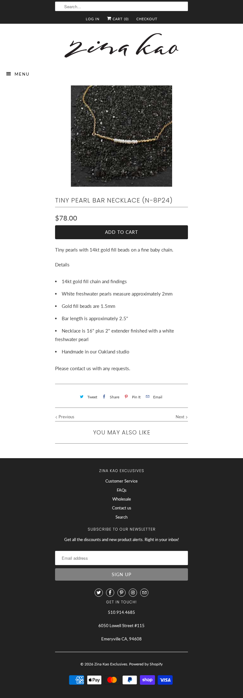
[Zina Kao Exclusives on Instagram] (133, 593)
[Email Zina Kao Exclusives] (144, 593)
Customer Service (121, 480)
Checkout (147, 19)
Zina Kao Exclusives (110, 664)
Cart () (120, 19)
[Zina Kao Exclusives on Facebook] (110, 593)
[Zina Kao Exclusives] (121, 46)
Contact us (121, 507)
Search (121, 517)
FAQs (122, 490)
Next (180, 416)
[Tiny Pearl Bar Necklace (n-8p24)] (121, 136)
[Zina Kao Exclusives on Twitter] (99, 593)
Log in (92, 19)
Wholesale (121, 499)
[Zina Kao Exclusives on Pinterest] (121, 593)
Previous (66, 416)
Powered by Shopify (146, 664)
